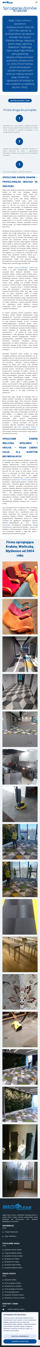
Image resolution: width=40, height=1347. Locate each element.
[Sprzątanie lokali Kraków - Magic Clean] (20, 692)
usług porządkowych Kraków (24, 267)
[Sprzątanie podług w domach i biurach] (20, 917)
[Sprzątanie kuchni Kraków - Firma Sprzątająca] (20, 767)
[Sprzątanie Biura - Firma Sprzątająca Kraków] (20, 1067)
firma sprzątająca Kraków (27, 427)
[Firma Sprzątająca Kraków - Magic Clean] (20, 879)
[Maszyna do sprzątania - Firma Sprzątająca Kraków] (20, 804)
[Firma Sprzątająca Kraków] (20, 842)
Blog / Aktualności (10, 1236)
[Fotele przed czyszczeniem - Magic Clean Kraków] (20, 616)
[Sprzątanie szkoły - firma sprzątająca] (20, 954)
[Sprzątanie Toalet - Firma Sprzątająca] (20, 1142)
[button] (36, 2)
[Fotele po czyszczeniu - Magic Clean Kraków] (20, 579)
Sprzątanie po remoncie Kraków (21, 480)
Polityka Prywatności (11, 1232)
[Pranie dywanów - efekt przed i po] (20, 992)
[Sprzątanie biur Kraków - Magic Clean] (20, 654)
